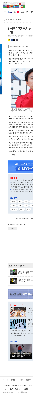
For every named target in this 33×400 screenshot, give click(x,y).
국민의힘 (14, 209)
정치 (27, 12)
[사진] (18, 312)
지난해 (13, 205)
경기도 (22, 209)
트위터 (14, 40)
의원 (20, 202)
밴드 (17, 40)
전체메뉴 (5, 12)
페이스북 (12, 40)
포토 (22, 12)
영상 (15, 12)
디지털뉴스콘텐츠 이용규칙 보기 (18, 224)
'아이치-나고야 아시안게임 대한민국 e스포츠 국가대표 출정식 (20, 355)
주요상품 (13, 380)
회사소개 (5, 380)
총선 (26, 202)
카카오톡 (9, 40)
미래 (26, 205)
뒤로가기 (13, 228)
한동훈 (13, 202)
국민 (28, 209)
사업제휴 (20, 380)
